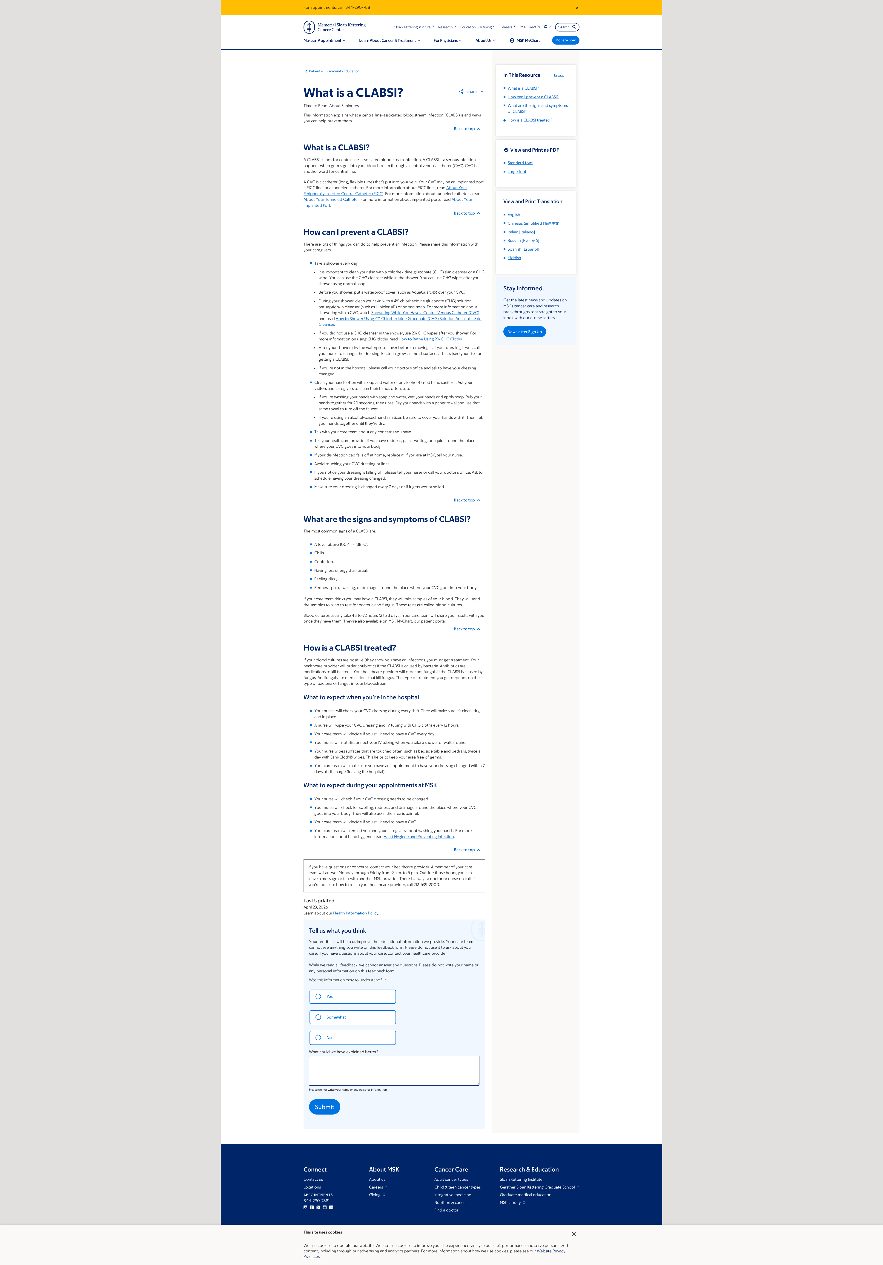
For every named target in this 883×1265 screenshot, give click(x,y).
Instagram (305, 1207)
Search (564, 27)
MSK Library (511, 1202)
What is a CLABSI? (523, 88)
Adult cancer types (451, 1179)
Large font (517, 171)
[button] (447, 27)
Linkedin (331, 1207)
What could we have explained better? (343, 1052)
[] (534, 223)
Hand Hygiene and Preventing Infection (419, 836)
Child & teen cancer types (457, 1187)
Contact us (313, 1179)
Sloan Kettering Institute (521, 1179)
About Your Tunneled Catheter (331, 199)
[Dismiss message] (577, 8)
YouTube (325, 1207)
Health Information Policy (355, 913)
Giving (375, 1194)
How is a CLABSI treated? (530, 120)
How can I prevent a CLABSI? (533, 97)
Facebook (312, 1207)
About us (377, 1179)
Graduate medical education (525, 1194)
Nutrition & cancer (450, 1202)
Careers (376, 1187)
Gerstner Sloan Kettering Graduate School (538, 1187)
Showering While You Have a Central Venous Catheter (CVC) (425, 312)
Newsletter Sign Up (524, 331)
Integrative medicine (452, 1194)
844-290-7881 (358, 7)
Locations (312, 1187)
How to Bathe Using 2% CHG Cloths (430, 339)
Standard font (520, 163)
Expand (559, 75)
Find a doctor (446, 1210)
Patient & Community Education (334, 71)
